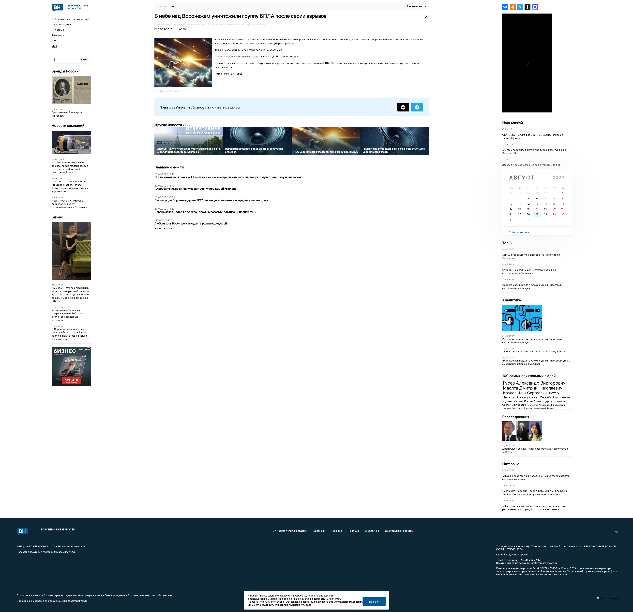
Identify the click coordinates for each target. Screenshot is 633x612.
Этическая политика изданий (290, 530)
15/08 (505, 357)
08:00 (512, 485)
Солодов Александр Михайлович (546, 404)
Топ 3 (507, 242)
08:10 (511, 470)
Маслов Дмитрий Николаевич (532, 388)
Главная (161, 6)
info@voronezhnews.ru (544, 563)
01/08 (505, 470)
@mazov (59, 551)
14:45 (61, 197)
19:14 (60, 326)
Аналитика (58, 35)
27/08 (54, 159)
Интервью (58, 29)
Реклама (353, 530)
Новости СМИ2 (164, 228)
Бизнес (58, 217)
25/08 (54, 109)
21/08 (54, 326)
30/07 (505, 485)
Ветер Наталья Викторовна (530, 395)
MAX (72, 551)
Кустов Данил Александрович (535, 401)
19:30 (511, 500)
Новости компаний (68, 126)
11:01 (511, 159)
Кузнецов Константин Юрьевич (517, 408)
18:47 (511, 279)
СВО (54, 40)
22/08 (54, 307)
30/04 (505, 500)
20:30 (511, 249)
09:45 (61, 159)
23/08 (505, 249)
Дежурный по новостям (399, 530)
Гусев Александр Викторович (534, 383)
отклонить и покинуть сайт (295, 604)
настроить (268, 604)
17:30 (60, 178)
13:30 (511, 264)
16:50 (61, 284)
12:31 (511, 129)
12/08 (505, 445)
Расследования (515, 416)
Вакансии (319, 530)
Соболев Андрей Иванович (544, 408)
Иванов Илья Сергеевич (525, 392)
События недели (62, 24)
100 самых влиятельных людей (70, 19)
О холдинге (372, 530)
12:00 (511, 348)
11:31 (511, 144)
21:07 (60, 307)
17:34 (60, 109)
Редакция (336, 530)
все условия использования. (346, 601)
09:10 (511, 445)
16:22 (511, 357)
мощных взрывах (251, 56)
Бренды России (65, 71)
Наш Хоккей (512, 122)
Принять (374, 601)
